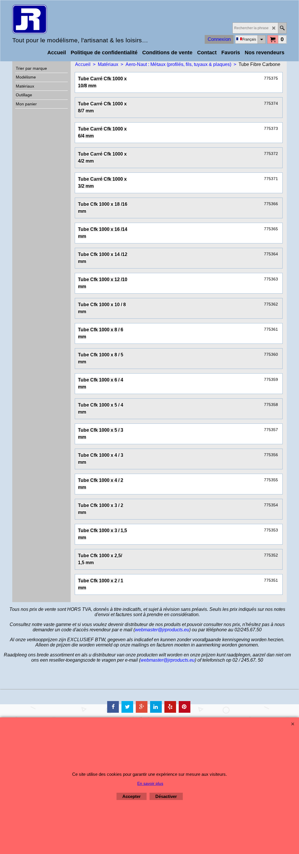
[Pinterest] (184, 707)
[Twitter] (127, 707)
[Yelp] (170, 707)
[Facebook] (113, 707)
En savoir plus (150, 783)
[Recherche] (282, 28)
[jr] (63, 19)
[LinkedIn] (156, 707)
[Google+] (141, 707)
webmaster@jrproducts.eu (162, 629)
